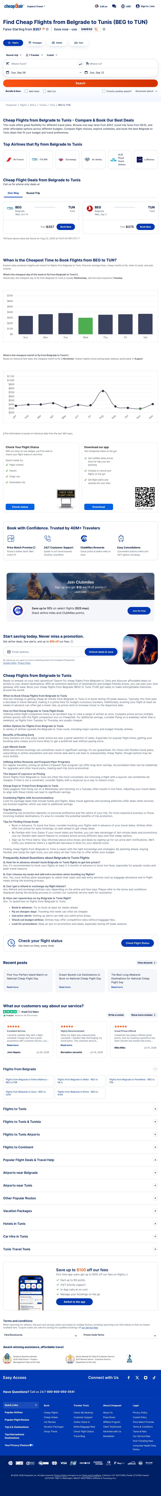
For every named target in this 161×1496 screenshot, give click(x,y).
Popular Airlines (14, 1412)
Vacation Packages (54, 1426)
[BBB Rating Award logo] (142, 1361)
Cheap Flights (51, 1412)
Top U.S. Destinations (17, 1426)
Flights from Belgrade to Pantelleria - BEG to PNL (132, 1081)
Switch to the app (74, 1301)
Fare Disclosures (13, 1334)
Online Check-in (82, 1422)
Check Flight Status (137, 943)
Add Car (51, 91)
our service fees (90, 1327)
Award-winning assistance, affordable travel (33, 1347)
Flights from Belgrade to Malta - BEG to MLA (78, 1081)
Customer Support (83, 1417)
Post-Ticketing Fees (143, 1440)
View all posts (145, 962)
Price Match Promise (143, 1422)
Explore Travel (35, 6)
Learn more (80, 591)
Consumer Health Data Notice (144, 1447)
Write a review (116, 1015)
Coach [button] (50, 55)
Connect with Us (103, 1377)
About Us (108, 1412)
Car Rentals (50, 1422)
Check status (20, 506)
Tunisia (42, 105)
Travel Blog (79, 1436)
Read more (12, 987)
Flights (23, 105)
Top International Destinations (14, 1436)
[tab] (13, 43)
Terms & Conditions (143, 1426)
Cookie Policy (140, 1417)
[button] (101, 6)
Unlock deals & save (101, 651)
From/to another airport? (119, 91)
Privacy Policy (24, 663)
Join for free (139, 610)
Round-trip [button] (12, 55)
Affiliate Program (111, 1422)
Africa (33, 105)
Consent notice (10, 663)
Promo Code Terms (94, 1334)
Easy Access (14, 1377)
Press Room (109, 1417)
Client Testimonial (112, 1426)
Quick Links (11, 1405)
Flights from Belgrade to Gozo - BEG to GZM (26, 1093)
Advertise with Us (112, 1431)
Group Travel (50, 1431)
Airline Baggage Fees (84, 1426)
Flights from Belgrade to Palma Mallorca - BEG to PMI (27, 1081)
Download (98, 506)
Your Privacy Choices (17, 1445)
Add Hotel (34, 91)
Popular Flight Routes (17, 1419)
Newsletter (108, 1436)
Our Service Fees (141, 1436)
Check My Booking (83, 1412)
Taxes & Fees (139, 1431)
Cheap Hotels (51, 1417)
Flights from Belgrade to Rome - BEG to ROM (78, 1093)
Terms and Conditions (91, 1475)
